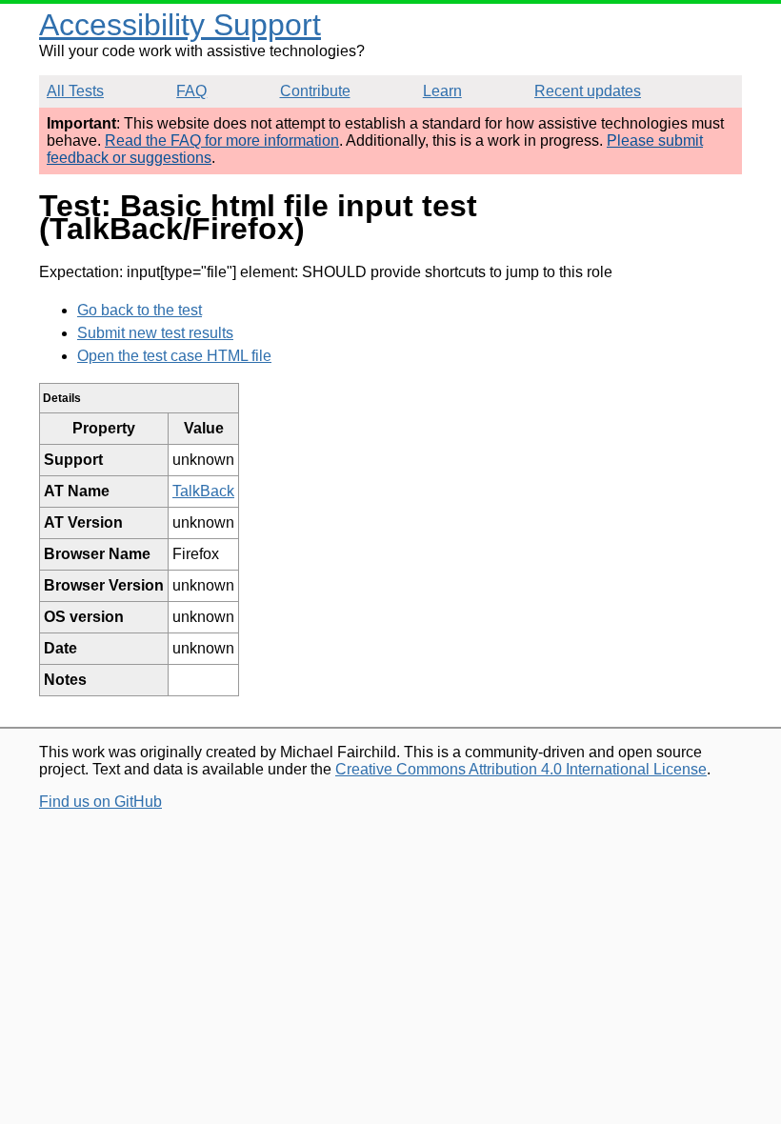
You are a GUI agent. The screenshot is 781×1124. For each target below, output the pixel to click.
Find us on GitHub (100, 801)
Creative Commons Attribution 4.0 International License (521, 769)
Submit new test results (155, 333)
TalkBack (203, 491)
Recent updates (587, 91)
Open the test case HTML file (174, 356)
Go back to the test (139, 310)
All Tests (75, 91)
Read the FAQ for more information (222, 140)
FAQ (191, 91)
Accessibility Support (180, 25)
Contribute (315, 91)
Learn (442, 91)
